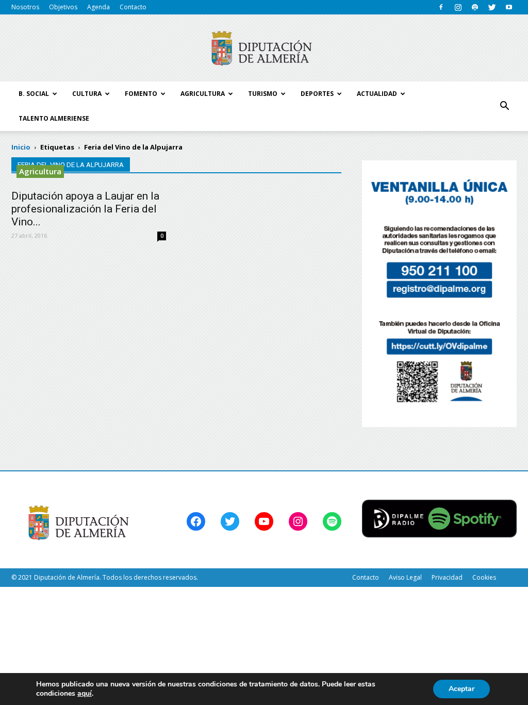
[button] (504, 106)
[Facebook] (441, 7)
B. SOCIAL (34, 93)
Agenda (98, 7)
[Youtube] (509, 7)
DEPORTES (317, 93)
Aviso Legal (405, 577)
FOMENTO (141, 93)
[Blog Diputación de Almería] (264, 48)
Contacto (133, 7)
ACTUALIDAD (377, 93)
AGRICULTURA (202, 93)
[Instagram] (458, 7)
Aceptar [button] (461, 689)
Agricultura (40, 171)
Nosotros (25, 7)
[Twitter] (492, 7)
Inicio (20, 147)
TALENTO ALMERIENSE (54, 118)
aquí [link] (84, 693)
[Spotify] (475, 7)
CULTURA (87, 93)
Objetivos (63, 7)
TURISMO (262, 93)
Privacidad (447, 577)
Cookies (484, 577)
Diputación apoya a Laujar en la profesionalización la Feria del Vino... (85, 209)
